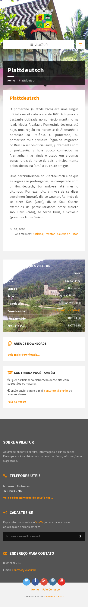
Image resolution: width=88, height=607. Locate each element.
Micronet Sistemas (54, 596)
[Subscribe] (80, 536)
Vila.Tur (39, 522)
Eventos (50, 234)
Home (11, 80)
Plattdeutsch (24, 98)
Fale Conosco (16, 401)
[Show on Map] (80, 44)
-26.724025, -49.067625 (66, 310)
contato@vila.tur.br (56, 391)
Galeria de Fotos (67, 234)
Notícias (38, 234)
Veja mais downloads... (23, 354)
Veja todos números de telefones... (28, 498)
